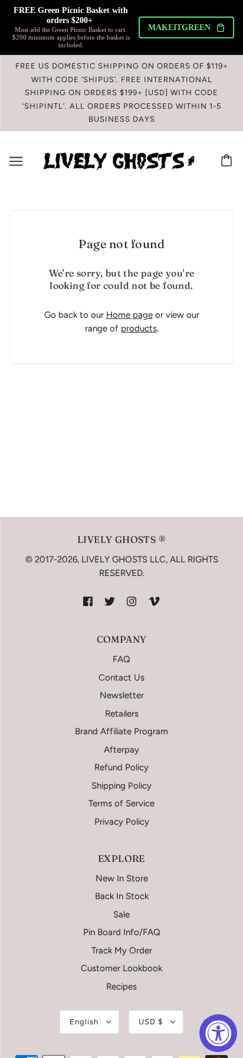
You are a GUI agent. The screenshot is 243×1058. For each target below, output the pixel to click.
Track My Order (121, 950)
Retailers (122, 713)
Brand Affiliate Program (121, 731)
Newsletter (122, 695)
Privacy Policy (121, 821)
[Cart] (228, 161)
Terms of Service (121, 803)
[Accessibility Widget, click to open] (218, 1033)
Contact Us (121, 677)
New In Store (122, 878)
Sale (121, 914)
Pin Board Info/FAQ (121, 932)
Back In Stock (122, 896)
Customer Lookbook (121, 968)
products (139, 328)
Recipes (121, 986)
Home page (129, 315)
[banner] (119, 160)
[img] (87, 601)
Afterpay (121, 749)
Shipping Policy (121, 785)
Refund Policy (121, 767)
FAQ (121, 659)
